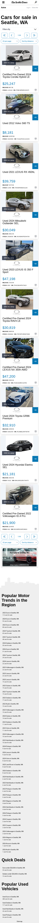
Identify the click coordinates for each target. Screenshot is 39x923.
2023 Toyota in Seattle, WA (11, 693)
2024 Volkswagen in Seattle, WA (13, 735)
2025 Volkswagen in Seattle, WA (13, 668)
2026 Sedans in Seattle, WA (11, 772)
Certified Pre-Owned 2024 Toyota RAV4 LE (16, 319)
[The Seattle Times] (19, 2)
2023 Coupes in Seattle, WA (11, 826)
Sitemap (19, 921)
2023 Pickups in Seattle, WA (11, 790)
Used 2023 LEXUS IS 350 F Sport (17, 270)
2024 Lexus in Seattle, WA (10, 662)
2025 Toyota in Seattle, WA (11, 638)
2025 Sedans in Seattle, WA (11, 699)
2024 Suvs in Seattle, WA (10, 620)
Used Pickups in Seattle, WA (11, 916)
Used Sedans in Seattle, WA (11, 904)
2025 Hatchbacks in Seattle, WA (12, 784)
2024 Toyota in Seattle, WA (11, 632)
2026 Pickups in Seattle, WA (11, 814)
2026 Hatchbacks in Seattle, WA (12, 808)
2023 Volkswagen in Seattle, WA (13, 711)
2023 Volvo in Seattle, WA (10, 729)
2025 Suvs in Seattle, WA (10, 614)
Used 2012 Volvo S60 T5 (16, 123)
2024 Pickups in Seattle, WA (11, 747)
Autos (3, 7)
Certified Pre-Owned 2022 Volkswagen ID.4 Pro (16, 514)
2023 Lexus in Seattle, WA (10, 675)
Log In (28, 7)
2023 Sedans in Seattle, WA (11, 723)
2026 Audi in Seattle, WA (10, 851)
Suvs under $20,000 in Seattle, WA (13, 869)
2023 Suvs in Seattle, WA (10, 626)
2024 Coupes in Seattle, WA (11, 820)
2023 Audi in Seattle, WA (10, 705)
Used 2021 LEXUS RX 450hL (18, 172)
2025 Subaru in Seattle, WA (11, 687)
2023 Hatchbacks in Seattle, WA (12, 741)
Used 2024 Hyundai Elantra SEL (17, 466)
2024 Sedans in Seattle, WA (11, 644)
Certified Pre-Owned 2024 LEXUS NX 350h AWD (16, 368)
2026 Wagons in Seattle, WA (11, 838)
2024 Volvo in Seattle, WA (10, 760)
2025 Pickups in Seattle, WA (11, 796)
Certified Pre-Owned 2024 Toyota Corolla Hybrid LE (16, 75)
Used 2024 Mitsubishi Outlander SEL (14, 222)
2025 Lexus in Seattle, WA (10, 681)
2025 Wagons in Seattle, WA (11, 802)
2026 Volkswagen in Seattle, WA (13, 832)
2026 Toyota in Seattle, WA (11, 656)
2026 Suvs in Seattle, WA (10, 650)
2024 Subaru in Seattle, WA (11, 717)
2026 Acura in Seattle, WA (11, 845)
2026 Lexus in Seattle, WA (10, 753)
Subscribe (35, 7)
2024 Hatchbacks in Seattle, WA (12, 778)
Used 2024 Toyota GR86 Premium (16, 417)
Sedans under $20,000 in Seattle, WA (14, 875)
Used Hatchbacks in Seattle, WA (12, 910)
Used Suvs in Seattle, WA (10, 898)
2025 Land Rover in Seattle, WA (12, 766)
